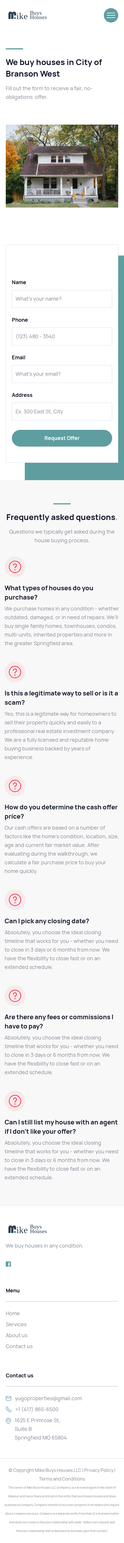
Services (16, 1324)
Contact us (19, 1346)
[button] (111, 15)
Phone (20, 320)
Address (22, 395)
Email (18, 357)
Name (19, 282)
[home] (27, 15)
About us (16, 1335)
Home (13, 1313)
